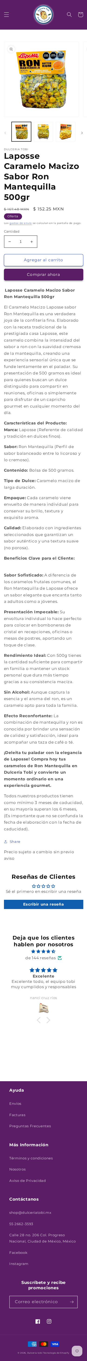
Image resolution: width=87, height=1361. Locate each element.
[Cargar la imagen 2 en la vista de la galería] (43, 131)
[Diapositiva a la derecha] (82, 133)
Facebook (18, 1252)
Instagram (19, 1263)
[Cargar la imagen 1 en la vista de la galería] (21, 131)
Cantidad (11, 231)
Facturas (17, 1115)
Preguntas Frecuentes (30, 1126)
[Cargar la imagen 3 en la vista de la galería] (65, 131)
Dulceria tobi (34, 1353)
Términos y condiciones (31, 1158)
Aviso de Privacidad (27, 1180)
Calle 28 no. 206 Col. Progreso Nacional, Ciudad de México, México (42, 1238)
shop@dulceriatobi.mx (30, 1212)
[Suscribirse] (71, 1302)
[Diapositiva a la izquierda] (5, 133)
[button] (6, 14)
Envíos (15, 1103)
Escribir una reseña (43, 904)
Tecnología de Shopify (56, 1353)
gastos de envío (21, 223)
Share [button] (15, 841)
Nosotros (17, 1169)
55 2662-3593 (21, 1224)
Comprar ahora (43, 274)
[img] (43, 951)
